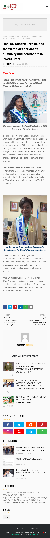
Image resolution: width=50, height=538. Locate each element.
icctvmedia (34, 534)
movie (6, 517)
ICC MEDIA (7, 64)
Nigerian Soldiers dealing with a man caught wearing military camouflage (30, 449)
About (24, 528)
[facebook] (8, 424)
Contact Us (34, 528)
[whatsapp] (42, 431)
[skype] (31, 431)
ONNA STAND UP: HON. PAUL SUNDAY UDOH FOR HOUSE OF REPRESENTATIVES (31, 400)
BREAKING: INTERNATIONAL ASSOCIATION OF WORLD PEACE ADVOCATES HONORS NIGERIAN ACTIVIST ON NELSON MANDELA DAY (30, 384)
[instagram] (8, 431)
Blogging (15, 534)
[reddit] (31, 424)
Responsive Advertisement (25, 25)
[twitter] (19, 424)
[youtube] (19, 431)
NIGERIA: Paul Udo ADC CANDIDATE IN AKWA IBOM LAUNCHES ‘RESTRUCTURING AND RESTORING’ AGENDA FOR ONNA (30, 367)
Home (5, 36)
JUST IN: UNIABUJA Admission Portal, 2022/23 (30, 460)
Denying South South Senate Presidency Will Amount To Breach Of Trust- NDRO (30, 473)
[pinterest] (42, 424)
